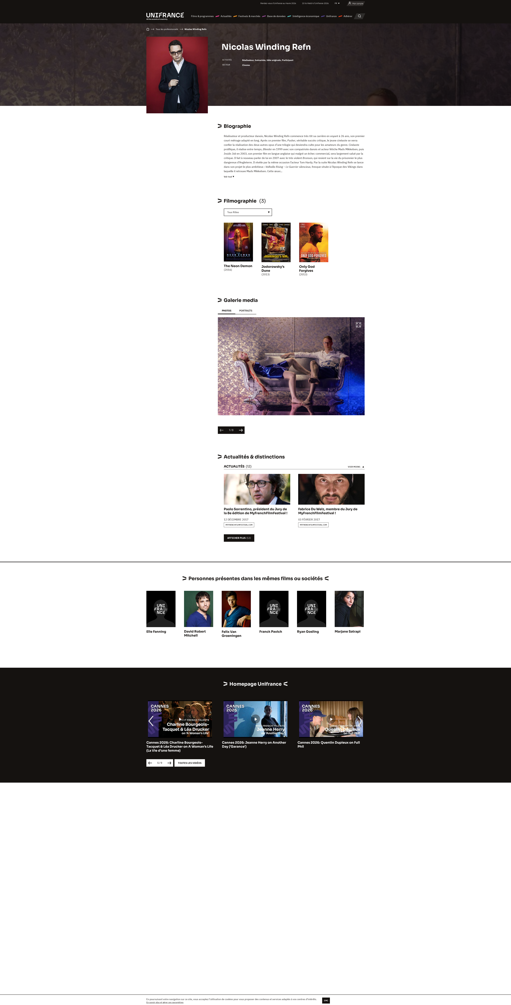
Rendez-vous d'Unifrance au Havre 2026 (278, 3)
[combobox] (248, 212)
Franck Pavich (270, 632)
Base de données (276, 16)
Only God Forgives (307, 269)
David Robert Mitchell (195, 634)
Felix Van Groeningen (231, 634)
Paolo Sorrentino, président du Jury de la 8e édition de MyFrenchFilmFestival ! (255, 511)
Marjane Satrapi (347, 632)
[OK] (326, 1000)
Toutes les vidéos (189, 763)
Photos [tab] (226, 310)
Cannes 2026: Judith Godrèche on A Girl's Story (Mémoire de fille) (327, 745)
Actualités (226, 16)
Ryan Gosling (308, 632)
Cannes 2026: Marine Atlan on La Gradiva (255, 743)
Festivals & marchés (249, 16)
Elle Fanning (156, 632)
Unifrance (331, 16)
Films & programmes (202, 16)
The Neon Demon (238, 266)
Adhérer (348, 16)
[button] (358, 325)
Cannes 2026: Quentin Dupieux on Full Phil (177, 745)
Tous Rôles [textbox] (233, 212)
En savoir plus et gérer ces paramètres (165, 1002)
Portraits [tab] (245, 310)
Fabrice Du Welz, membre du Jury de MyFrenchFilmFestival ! (327, 511)
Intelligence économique (305, 16)
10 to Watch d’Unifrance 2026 (315, 3)
